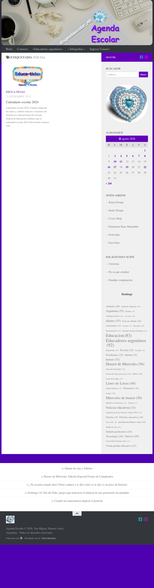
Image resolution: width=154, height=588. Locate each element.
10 (115, 161)
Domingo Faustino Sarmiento (134, 331)
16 (109, 167)
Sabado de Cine (113, 427)
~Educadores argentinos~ (47, 49)
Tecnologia (114, 436)
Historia (131, 354)
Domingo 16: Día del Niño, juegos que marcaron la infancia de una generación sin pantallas (78, 492)
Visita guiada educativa (121, 445)
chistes (113, 321)
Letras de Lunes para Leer (118, 373)
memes (110, 393)
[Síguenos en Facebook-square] (141, 57)
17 (115, 167)
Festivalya (114, 234)
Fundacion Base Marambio (124, 226)
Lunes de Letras (121, 383)
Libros (137, 373)
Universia (114, 264)
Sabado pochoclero (119, 431)
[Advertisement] (77, 566)
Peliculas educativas (131, 417)
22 (145, 167)
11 (121, 161)
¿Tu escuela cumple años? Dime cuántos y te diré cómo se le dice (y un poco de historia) (78, 484)
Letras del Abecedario (115, 369)
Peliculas (112, 417)
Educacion (119, 335)
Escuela (127, 350)
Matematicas (131, 388)
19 (127, 167)
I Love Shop (115, 218)
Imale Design (116, 210)
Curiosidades (113, 325)
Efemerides (112, 350)
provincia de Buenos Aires (132, 422)
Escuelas (140, 350)
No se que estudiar (119, 272)
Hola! (9, 49)
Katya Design (116, 202)
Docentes (138, 325)
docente (127, 326)
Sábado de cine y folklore (78, 468)
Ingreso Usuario (99, 49)
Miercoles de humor (124, 397)
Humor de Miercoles (125, 364)
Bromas (130, 311)
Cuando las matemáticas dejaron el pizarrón (78, 501)
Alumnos (113, 306)
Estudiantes (114, 355)
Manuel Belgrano (114, 388)
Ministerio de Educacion (116, 403)
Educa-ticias (15, 92)
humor (113, 359)
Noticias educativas (121, 407)
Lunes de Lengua (114, 378)
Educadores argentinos (126, 342)
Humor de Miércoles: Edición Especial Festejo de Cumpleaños (78, 476)
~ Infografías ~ (76, 49)
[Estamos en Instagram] (146, 57)
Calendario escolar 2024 (22, 102)
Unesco (132, 436)
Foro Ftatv (114, 243)
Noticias (132, 403)
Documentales (113, 330)
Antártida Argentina (130, 306)
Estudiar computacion (120, 280)
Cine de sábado (131, 320)
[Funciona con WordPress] (21, 538)
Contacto (22, 49)
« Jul (109, 183)
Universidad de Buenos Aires (118, 441)
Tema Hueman (48, 538)
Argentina (115, 311)
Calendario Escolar (114, 316)
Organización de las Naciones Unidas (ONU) (124, 412)
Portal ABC (111, 422)
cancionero (130, 316)
